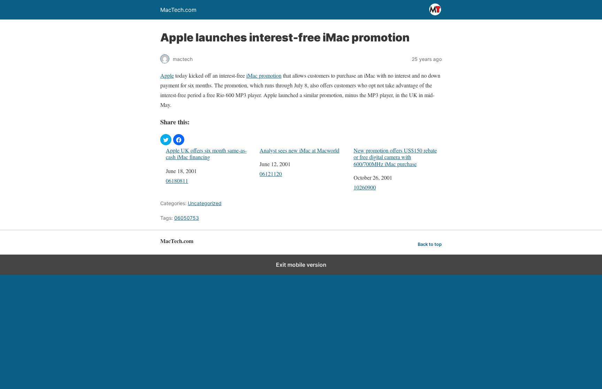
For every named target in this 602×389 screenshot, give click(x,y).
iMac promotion (263, 75)
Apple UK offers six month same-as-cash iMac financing (206, 153)
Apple (167, 75)
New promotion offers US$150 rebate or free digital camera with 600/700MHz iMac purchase (395, 157)
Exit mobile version (301, 264)
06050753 (186, 218)
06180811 (177, 180)
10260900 (365, 187)
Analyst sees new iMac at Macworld (299, 150)
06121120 (271, 173)
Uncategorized (205, 203)
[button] (165, 139)
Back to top (430, 244)
